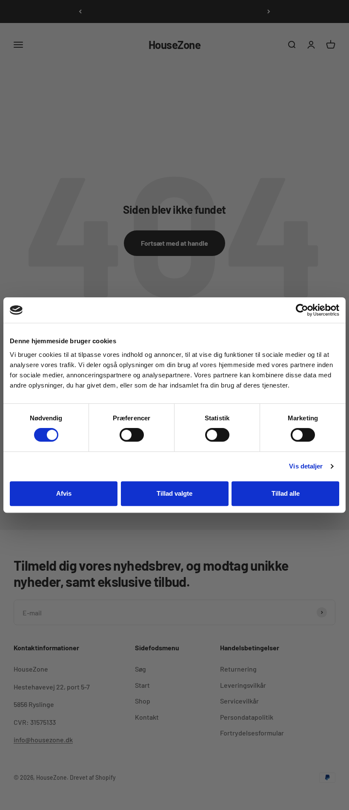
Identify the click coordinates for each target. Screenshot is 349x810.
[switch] (132, 435)
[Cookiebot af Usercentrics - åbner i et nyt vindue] (302, 310)
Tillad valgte (174, 493)
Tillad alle (286, 493)
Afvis (64, 493)
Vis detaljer (306, 466)
